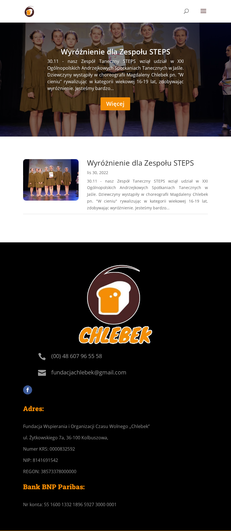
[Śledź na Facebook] (27, 389)
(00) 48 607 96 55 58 (76, 356)
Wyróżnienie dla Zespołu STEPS (115, 52)
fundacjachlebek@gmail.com (88, 372)
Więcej (115, 103)
